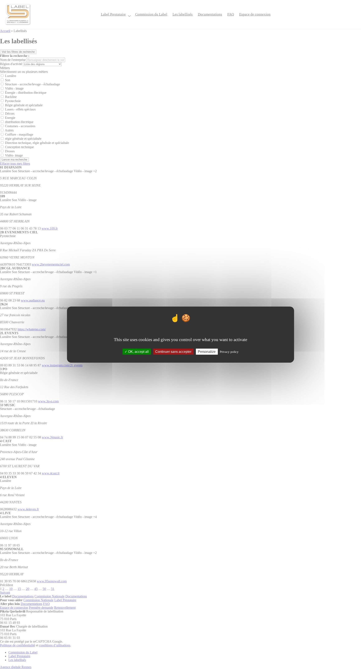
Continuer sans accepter (173, 351)
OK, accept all (138, 351)
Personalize (207, 351)
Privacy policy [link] (229, 351)
